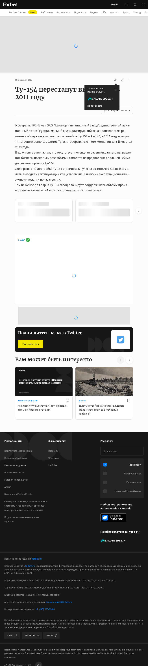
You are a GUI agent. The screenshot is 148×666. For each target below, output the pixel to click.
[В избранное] (68, 400)
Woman (114, 12)
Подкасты (80, 12)
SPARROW (30, 635)
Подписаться (30, 344)
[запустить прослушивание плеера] (115, 80)
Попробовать (95, 105)
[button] (144, 4)
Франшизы (63, 12)
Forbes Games (22, 12)
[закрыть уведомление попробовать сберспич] (116, 90)
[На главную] (10, 4)
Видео (94, 12)
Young (137, 12)
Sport (126, 12)
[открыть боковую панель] (126, 4)
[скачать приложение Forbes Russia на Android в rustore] (113, 517)
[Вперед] (139, 211)
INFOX (49, 635)
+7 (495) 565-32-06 (45, 609)
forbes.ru (37, 558)
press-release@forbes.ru (59, 602)
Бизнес (82, 400)
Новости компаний (28, 400)
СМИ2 (10, 635)
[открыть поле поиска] (135, 4)
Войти (114, 4)
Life (104, 12)
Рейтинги (47, 12)
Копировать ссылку (119, 110)
